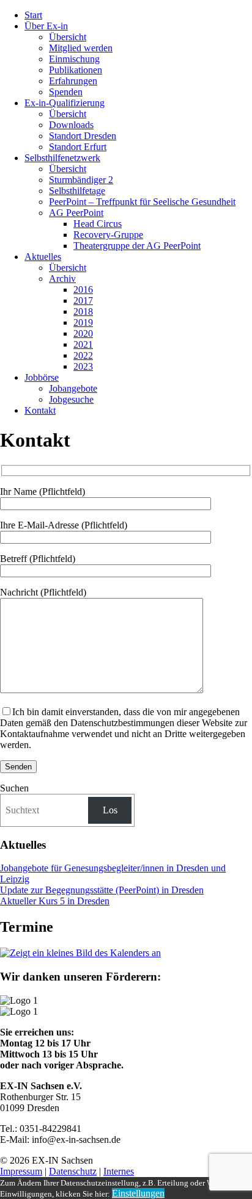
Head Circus (97, 223)
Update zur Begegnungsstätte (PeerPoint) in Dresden (102, 890)
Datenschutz (73, 1171)
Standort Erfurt (77, 147)
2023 (83, 366)
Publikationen (75, 70)
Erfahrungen (73, 81)
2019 (83, 322)
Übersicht (67, 37)
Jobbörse (41, 377)
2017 (83, 300)
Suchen (14, 788)
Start (33, 15)
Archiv (62, 278)
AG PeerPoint (76, 212)
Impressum (21, 1171)
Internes (118, 1171)
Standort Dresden (82, 136)
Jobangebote (73, 388)
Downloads (71, 125)
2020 (83, 333)
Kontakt (40, 410)
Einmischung (74, 59)
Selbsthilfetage (77, 190)
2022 (83, 355)
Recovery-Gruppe (108, 234)
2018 (83, 311)
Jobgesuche (71, 399)
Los (110, 810)
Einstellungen (138, 1193)
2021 (83, 344)
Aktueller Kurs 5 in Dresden (54, 901)
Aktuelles (42, 256)
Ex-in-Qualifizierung (64, 103)
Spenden (66, 92)
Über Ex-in (46, 26)
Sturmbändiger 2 (81, 180)
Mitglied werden (81, 48)
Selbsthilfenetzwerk (62, 158)
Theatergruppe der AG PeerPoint (137, 245)
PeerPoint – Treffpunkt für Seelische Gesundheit (142, 201)
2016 (83, 289)
